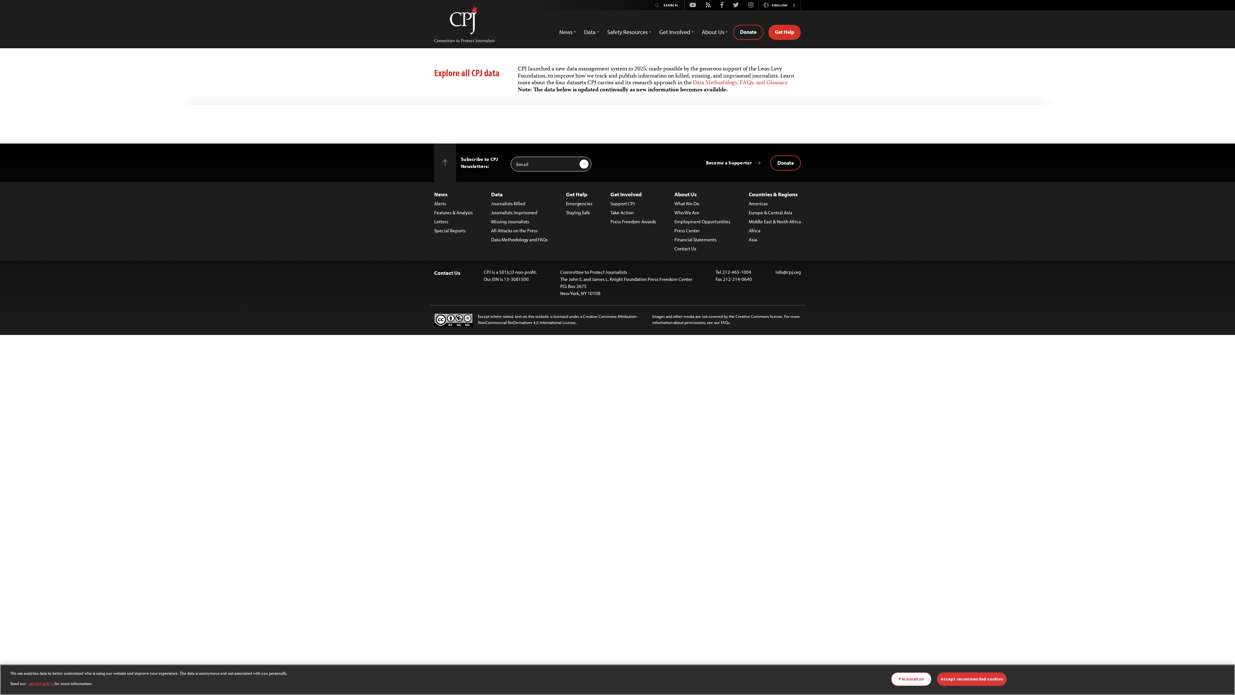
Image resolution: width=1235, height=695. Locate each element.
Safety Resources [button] (627, 32)
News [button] (565, 32)
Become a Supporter (729, 163)
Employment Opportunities (702, 221)
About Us (685, 194)
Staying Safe (578, 212)
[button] (794, 5)
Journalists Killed (508, 203)
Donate (748, 32)
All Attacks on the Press (514, 230)
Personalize (911, 679)
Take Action (622, 212)
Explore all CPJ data (466, 73)
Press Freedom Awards (633, 221)
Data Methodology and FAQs (519, 239)
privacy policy (41, 684)
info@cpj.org (788, 272)
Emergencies (579, 203)
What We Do (686, 203)
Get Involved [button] (674, 32)
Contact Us (685, 249)
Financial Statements (695, 239)
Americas (758, 203)
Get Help (784, 32)
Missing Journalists (510, 221)
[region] (617, 679)
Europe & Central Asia (770, 212)
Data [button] (590, 32)
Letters (441, 221)
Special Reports (450, 230)
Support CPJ (622, 203)
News (440, 194)
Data (497, 194)
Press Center (687, 230)
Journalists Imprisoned (514, 212)
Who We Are (686, 212)
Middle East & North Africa (775, 221)
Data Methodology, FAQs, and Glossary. (740, 83)
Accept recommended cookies (971, 679)
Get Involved (626, 194)
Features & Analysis (453, 212)
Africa (754, 230)
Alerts (440, 203)
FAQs (725, 322)
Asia (753, 239)
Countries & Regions (773, 194)
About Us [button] (713, 32)
